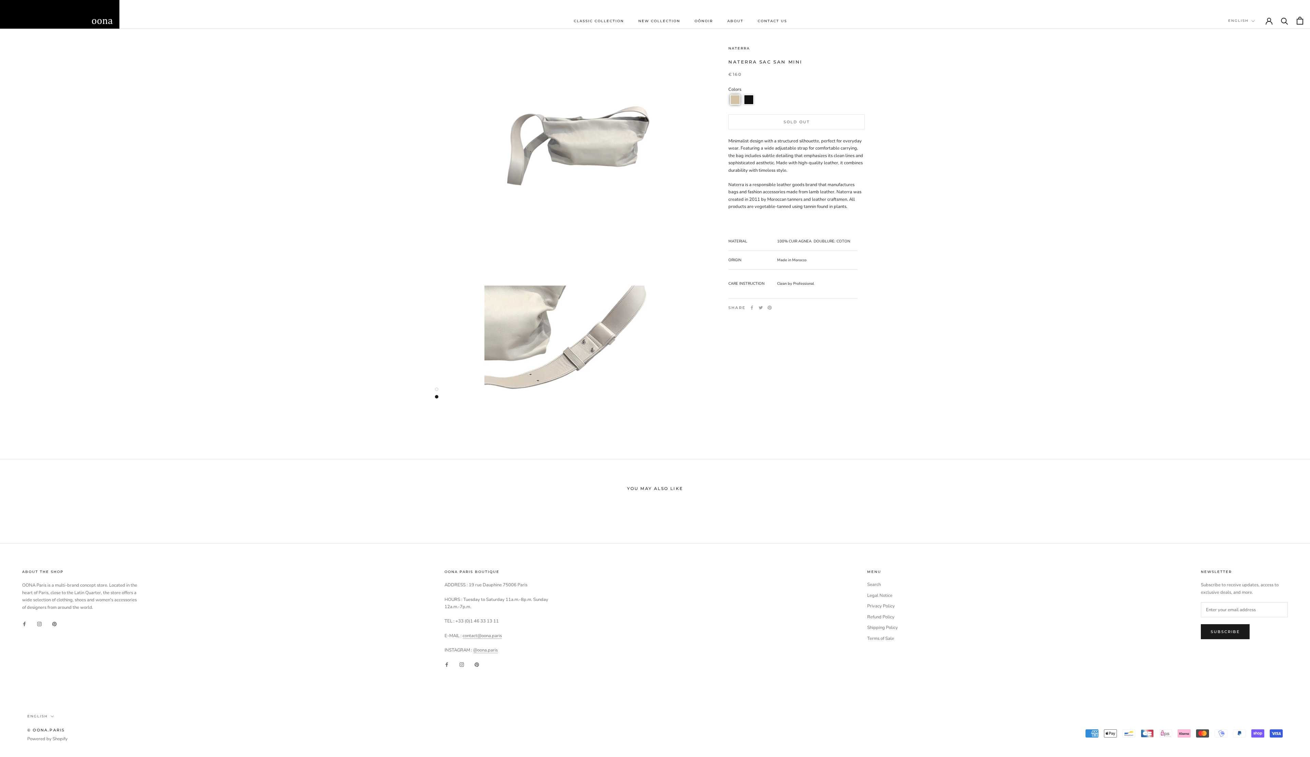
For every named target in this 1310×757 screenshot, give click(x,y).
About (735, 21)
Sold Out (797, 122)
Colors (734, 89)
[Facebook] (752, 308)
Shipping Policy (882, 628)
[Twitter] (761, 308)
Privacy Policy (881, 606)
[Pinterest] (770, 308)
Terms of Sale (880, 638)
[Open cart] (1300, 21)
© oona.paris (46, 730)
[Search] (1284, 20)
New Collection (659, 21)
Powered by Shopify (47, 739)
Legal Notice (879, 595)
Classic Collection (599, 21)
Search (874, 584)
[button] (735, 100)
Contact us (772, 21)
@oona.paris (485, 650)
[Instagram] (39, 624)
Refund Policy (880, 617)
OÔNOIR (704, 21)
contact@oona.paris (482, 636)
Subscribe (1225, 631)
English (1238, 20)
